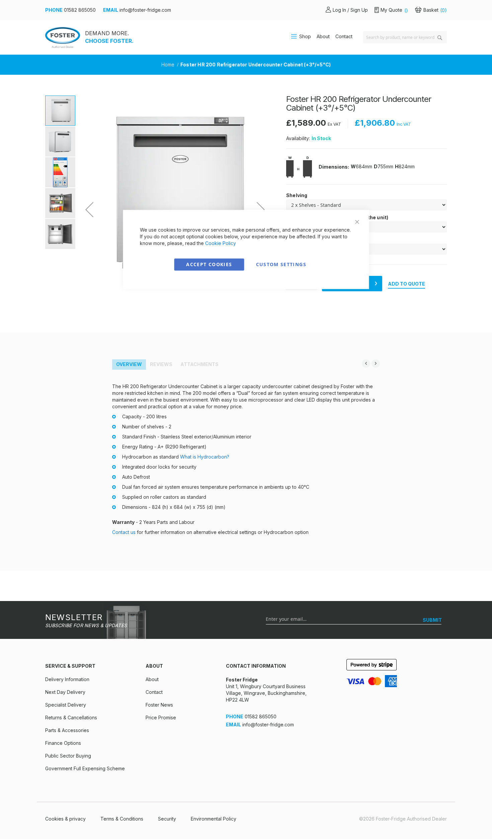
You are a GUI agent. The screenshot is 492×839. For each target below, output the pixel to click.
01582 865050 (80, 10)
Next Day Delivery (65, 692)
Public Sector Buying (68, 756)
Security (167, 819)
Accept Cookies (209, 264)
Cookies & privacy (65, 819)
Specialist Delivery (65, 705)
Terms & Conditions (121, 819)
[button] (89, 209)
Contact (343, 36)
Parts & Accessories (67, 730)
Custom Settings (281, 264)
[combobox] (405, 37)
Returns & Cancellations (71, 717)
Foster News (159, 705)
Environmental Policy (213, 819)
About (323, 36)
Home (168, 64)
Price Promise (161, 717)
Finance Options (63, 743)
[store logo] (62, 37)
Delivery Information (67, 679)
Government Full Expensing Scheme (85, 768)
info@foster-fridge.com (145, 10)
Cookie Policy (220, 243)
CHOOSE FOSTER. (109, 41)
